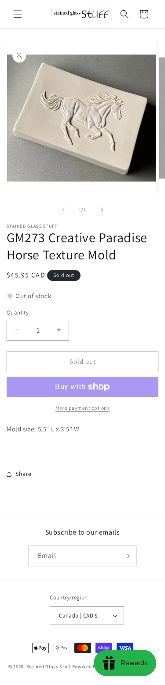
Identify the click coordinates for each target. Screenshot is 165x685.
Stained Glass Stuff (48, 666)
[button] (17, 14)
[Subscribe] (126, 556)
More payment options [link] (82, 407)
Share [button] (23, 474)
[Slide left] (63, 209)
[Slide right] (102, 209)
